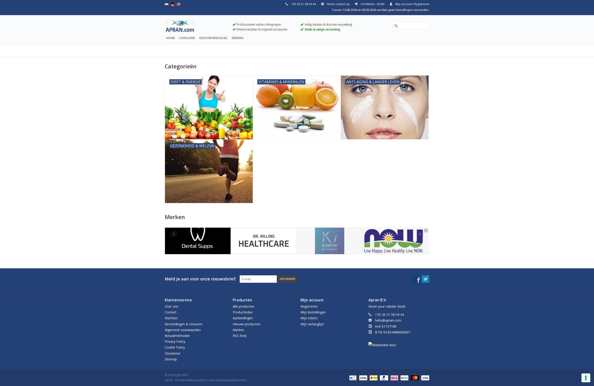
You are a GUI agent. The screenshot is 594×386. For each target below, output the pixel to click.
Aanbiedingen (243, 318)
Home (170, 38)
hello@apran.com (388, 320)
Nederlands (166, 4)
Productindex (242, 312)
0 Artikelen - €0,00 (372, 4)
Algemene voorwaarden (183, 330)
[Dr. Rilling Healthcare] (264, 241)
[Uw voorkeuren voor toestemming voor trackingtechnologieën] (585, 377)
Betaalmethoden (177, 335)
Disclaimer (173, 353)
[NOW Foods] (395, 241)
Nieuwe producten (246, 324)
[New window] (417, 279)
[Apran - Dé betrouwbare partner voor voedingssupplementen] (195, 27)
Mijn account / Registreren (412, 4)
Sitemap (171, 359)
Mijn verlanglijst (312, 324)
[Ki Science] (329, 241)
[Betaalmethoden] (352, 377)
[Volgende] (420, 234)
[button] (394, 26)
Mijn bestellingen (313, 312)
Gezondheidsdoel (213, 38)
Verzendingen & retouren (183, 324)
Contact (171, 312)
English (179, 4)
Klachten (171, 318)
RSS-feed (239, 335)
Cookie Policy (175, 347)
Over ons (171, 306)
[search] (410, 25)
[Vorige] (174, 234)
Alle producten (243, 306)
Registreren (309, 306)
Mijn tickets (309, 318)
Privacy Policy (175, 341)
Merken (237, 38)
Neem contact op (338, 4)
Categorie (187, 38)
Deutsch (172, 4)
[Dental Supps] (198, 241)
